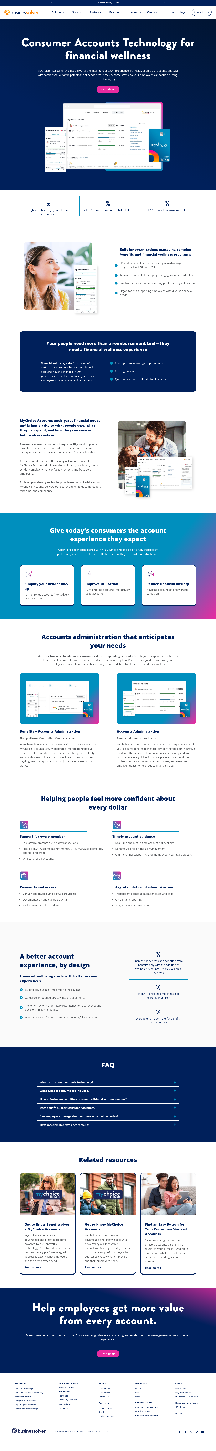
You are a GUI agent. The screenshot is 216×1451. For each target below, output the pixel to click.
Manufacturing (64, 1404)
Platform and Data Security (187, 1403)
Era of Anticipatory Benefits (108, 2)
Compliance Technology (25, 1400)
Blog (137, 1392)
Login (183, 12)
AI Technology (181, 1407)
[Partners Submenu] (103, 12)
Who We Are (180, 1388)
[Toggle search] (173, 12)
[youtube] (202, 1432)
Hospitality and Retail (67, 1399)
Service (76, 12)
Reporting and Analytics (25, 1404)
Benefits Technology (24, 1388)
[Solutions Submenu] (66, 12)
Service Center (105, 1396)
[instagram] (197, 1432)
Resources (115, 12)
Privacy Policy (104, 1431)
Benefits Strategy (142, 1411)
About (135, 12)
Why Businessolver (183, 1392)
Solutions (58, 12)
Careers (152, 12)
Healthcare (63, 1395)
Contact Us (200, 12)
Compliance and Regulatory (147, 1415)
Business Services (66, 1387)
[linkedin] (180, 1432)
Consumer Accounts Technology (29, 1392)
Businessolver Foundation (186, 1396)
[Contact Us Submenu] (208, 12)
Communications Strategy (26, 1408)
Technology (63, 1408)
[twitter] (191, 1432)
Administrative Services (25, 1396)
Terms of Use (92, 1431)
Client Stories (104, 1392)
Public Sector (64, 1391)
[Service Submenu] (84, 12)
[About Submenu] (141, 12)
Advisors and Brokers (108, 1416)
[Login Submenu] (189, 12)
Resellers (102, 1412)
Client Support (105, 1388)
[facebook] (186, 1432)
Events (138, 1388)
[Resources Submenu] (125, 12)
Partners (95, 12)
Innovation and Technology (147, 1407)
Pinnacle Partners (106, 1408)
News (137, 1396)
